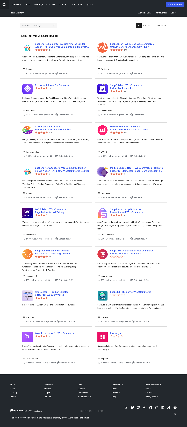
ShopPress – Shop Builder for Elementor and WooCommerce (126, 211)
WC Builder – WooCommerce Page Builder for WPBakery (50, 211)
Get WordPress (175, 4)
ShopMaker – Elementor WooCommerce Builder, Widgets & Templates (132, 252)
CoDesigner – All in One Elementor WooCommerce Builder (53, 128)
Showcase (48, 385)
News (12, 389)
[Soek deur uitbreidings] (54, 25)
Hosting (13, 393)
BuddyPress (152, 397)
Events (114, 389)
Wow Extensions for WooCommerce (55, 333)
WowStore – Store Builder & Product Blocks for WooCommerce (129, 128)
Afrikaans (38, 411)
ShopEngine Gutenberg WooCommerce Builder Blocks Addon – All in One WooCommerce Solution (62, 169)
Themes (47, 389)
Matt (149, 389)
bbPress (150, 393)
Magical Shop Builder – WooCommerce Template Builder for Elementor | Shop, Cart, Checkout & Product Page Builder (136, 169)
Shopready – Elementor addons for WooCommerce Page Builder (52, 252)
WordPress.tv (84, 397)
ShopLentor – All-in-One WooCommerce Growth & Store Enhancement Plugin (132, 45)
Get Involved (117, 385)
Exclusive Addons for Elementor (52, 85)
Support (81, 389)
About (12, 385)
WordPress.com (153, 385)
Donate (116, 393)
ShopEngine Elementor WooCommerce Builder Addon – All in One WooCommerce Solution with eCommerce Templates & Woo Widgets (61, 45)
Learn (80, 385)
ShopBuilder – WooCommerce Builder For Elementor (126, 86)
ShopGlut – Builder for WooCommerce (130, 292)
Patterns (47, 397)
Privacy (13, 397)
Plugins (47, 393)
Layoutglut (116, 333)
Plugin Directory (17, 13)
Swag (115, 397)
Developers (83, 393)
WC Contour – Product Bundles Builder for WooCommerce (51, 293)
